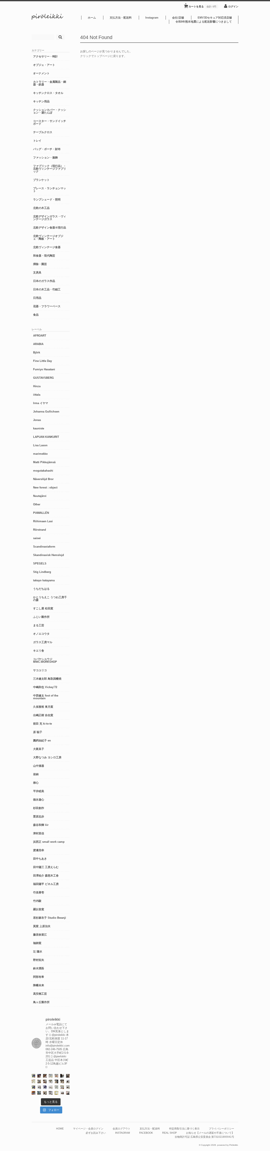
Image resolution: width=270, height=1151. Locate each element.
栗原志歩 (38, 816)
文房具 (37, 272)
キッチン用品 (41, 101)
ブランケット (41, 179)
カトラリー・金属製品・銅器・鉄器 (49, 83)
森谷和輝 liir (41, 824)
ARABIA (38, 344)
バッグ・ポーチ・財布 (47, 149)
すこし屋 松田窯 (43, 608)
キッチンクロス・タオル (48, 93)
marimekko (40, 453)
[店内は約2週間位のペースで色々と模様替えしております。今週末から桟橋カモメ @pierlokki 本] (68, 1076)
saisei (37, 538)
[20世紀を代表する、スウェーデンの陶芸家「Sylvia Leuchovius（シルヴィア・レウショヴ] (33, 1087)
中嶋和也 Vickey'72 (45, 687)
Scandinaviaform (44, 546)
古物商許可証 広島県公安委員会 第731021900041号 (204, 1136)
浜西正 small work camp (49, 841)
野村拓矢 (38, 960)
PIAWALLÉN (41, 512)
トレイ (37, 140)
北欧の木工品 (41, 208)
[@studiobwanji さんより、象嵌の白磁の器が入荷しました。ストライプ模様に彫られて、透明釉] (56, 1081)
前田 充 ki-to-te (42, 723)
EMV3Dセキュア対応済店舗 (215, 17)
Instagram (151, 17)
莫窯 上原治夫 (41, 926)
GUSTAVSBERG (43, 377)
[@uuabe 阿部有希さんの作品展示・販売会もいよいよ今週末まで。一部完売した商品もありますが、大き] (39, 1087)
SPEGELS (39, 563)
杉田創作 (38, 808)
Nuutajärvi (39, 496)
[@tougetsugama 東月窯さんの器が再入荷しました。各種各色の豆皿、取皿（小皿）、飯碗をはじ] (39, 1093)
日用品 (37, 297)
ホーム (92, 17)
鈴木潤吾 (38, 968)
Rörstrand (39, 529)
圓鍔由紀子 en (42, 740)
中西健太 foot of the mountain (45, 697)
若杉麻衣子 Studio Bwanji (49, 917)
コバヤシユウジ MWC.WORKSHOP (45, 660)
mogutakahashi (43, 470)
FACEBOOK (146, 1132)
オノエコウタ (41, 633)
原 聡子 (37, 732)
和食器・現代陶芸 (44, 255)
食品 (36, 314)
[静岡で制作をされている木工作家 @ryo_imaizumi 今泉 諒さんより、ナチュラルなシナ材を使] (45, 1093)
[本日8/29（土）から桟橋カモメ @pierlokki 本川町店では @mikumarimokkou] (39, 1076)
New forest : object (45, 487)
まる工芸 (38, 625)
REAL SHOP (169, 1132)
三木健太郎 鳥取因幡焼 (47, 678)
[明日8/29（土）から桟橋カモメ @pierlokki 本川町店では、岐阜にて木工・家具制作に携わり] (45, 1076)
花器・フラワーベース (47, 306)
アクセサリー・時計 (45, 56)
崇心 (36, 782)
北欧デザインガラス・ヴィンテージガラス (49, 218)
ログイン (233, 6)
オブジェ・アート (44, 64)
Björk (36, 352)
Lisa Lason (40, 445)
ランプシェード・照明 (47, 199)
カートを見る (200, 5)
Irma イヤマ (40, 403)
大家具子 (38, 749)
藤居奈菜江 (40, 934)
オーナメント (41, 73)
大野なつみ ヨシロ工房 (47, 757)
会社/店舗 (178, 17)
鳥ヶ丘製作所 (41, 1002)
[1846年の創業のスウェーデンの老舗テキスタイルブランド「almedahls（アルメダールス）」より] (50, 1081)
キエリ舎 (38, 650)
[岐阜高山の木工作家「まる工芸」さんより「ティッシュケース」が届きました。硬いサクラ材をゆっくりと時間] (45, 1081)
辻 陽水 (37, 951)
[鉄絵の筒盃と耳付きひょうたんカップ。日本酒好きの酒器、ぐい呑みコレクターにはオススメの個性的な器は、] (62, 1093)
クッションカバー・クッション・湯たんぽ (49, 111)
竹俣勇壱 (38, 892)
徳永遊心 (38, 799)
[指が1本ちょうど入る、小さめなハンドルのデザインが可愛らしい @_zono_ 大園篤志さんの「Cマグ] (56, 1076)
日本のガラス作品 (44, 281)
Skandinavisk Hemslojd (48, 555)
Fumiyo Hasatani (44, 369)
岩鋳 (36, 774)
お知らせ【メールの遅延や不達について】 (210, 1132)
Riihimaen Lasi (43, 521)
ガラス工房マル (42, 642)
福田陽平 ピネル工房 (46, 884)
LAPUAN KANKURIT (46, 436)
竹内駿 (37, 900)
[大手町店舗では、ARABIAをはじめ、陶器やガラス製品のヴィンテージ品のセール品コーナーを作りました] (39, 1081)
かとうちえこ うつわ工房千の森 (50, 599)
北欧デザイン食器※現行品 (49, 227)
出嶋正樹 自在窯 (43, 715)
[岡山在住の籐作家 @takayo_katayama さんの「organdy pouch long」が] (68, 1093)
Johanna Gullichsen (46, 411)
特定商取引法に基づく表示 (184, 1128)
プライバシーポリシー (221, 1128)
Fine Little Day (42, 360)
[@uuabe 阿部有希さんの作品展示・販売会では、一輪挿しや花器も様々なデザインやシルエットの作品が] (68, 1087)
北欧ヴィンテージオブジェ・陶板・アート (48, 237)
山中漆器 (38, 765)
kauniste (38, 428)
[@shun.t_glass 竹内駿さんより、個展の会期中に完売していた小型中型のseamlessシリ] (62, 1076)
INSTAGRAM (122, 1132)
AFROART (39, 335)
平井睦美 (38, 791)
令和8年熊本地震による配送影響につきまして (204, 21)
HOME (60, 1128)
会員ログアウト (121, 1128)
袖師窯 (37, 943)
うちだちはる (41, 588)
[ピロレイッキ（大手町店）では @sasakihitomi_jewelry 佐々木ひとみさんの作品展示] (56, 1087)
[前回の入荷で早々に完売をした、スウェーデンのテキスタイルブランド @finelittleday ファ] (56, 1093)
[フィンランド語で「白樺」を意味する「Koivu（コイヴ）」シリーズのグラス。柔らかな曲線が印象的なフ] (62, 1081)
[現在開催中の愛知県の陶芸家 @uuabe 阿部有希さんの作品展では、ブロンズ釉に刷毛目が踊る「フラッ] (50, 1093)
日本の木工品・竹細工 (47, 289)
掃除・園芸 (40, 264)
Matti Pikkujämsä (44, 462)
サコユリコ (40, 670)
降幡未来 (38, 985)
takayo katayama (44, 580)
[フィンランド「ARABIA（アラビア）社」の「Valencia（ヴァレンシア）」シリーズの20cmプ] (45, 1087)
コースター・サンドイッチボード (49, 122)
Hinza (36, 386)
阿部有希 (38, 976)
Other (36, 504)
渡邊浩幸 (38, 850)
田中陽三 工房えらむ (46, 867)
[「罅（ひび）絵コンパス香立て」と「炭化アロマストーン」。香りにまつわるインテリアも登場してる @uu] (50, 1087)
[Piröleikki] (47, 18)
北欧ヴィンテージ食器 (47, 247)
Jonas (37, 420)
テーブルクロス (42, 132)
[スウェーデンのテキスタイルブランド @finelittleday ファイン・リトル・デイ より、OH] (33, 1081)
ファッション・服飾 (45, 157)
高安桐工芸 (40, 993)
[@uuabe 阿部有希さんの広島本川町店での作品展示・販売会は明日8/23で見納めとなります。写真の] (68, 1081)
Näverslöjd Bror (43, 479)
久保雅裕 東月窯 (43, 706)
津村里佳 (38, 833)
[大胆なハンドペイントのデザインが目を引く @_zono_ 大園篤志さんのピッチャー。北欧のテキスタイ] (50, 1076)
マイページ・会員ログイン (88, 1128)
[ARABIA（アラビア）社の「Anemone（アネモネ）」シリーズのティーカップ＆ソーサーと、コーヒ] (33, 1093)
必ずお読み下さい (96, 1132)
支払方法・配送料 (121, 17)
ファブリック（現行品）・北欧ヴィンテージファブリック (49, 168)
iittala (36, 394)
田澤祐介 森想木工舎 (46, 875)
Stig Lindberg (42, 571)
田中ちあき (40, 858)
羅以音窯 (38, 909)
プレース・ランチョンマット (49, 190)
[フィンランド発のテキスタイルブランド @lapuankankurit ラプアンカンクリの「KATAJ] (62, 1087)
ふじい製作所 (41, 616)
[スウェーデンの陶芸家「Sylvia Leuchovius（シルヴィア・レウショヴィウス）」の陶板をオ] (33, 1076)
